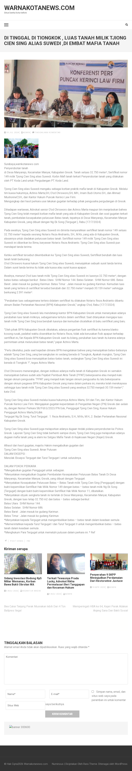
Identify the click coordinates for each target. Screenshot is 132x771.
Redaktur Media (31, 591)
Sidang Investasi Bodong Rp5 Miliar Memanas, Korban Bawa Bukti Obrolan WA (23, 581)
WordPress (121, 763)
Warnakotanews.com (39, 8)
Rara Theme (90, 763)
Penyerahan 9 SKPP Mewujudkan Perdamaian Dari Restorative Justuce (106, 578)
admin (26, 132)
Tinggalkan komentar (47, 132)
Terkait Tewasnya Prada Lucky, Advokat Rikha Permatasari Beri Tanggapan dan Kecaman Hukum (66, 583)
